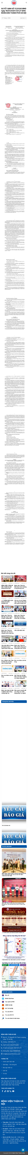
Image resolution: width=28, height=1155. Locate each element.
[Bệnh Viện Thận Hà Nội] (14, 2)
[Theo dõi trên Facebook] (2, 1091)
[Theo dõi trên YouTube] (13, 1091)
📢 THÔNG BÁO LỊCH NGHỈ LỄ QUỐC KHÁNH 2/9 (13, 932)
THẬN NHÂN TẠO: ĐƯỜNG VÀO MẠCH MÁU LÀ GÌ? (13, 987)
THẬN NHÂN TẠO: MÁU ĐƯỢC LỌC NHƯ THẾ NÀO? (13, 959)
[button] (2, 2)
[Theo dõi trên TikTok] (5, 1091)
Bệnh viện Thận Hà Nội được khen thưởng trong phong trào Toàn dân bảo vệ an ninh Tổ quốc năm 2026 (13, 904)
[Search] (26, 2)
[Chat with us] (23, 1150)
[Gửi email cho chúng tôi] (8, 1091)
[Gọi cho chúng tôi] (10, 1091)
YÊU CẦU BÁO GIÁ (6, 817)
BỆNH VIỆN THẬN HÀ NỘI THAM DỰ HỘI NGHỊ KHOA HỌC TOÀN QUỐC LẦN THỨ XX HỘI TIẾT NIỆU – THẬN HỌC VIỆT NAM (14, 874)
